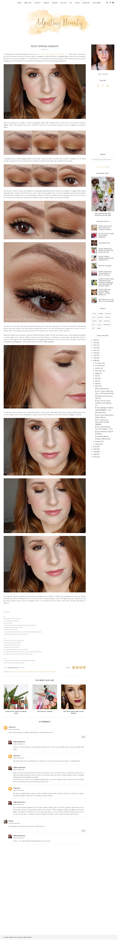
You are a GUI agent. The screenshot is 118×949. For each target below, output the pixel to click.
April (96, 383)
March (97, 386)
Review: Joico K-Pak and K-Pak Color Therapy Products (105, 227)
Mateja (10, 821)
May (96, 381)
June (96, 378)
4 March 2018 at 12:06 (18, 758)
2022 (94, 350)
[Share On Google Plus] (84, 667)
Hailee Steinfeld (20, 672)
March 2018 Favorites (102, 388)
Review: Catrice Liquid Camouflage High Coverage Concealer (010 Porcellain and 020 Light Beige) (106, 282)
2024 (95, 345)
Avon (93, 317)
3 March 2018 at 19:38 (14, 823)
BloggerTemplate (28, 937)
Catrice (94, 321)
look (37, 672)
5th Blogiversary (100, 412)
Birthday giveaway (105, 266)
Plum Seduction (104, 243)
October (98, 368)
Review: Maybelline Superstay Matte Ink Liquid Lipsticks (105, 250)
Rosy (49, 672)
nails (100, 321)
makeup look (106, 324)
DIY (93, 328)
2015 (94, 452)
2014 (94, 454)
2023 (95, 348)
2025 (94, 343)
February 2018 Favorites (103, 439)
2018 (94, 360)
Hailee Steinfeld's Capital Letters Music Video (53, 54)
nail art (99, 328)
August (97, 373)
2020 (95, 355)
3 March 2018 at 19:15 (13, 729)
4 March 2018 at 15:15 (18, 769)
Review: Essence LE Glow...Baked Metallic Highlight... (102, 422)
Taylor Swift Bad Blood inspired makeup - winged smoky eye (104, 292)
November (98, 365)
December (98, 363)
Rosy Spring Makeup (102, 436)
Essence (107, 317)
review (94, 313)
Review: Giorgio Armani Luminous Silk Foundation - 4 (106, 258)
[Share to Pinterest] (80, 667)
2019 (94, 358)
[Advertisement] (104, 120)
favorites (100, 317)
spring (54, 672)
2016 (94, 449)
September (99, 371)
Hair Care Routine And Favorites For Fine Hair (103, 214)
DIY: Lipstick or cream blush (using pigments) (106, 235)
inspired (31, 672)
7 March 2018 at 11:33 (18, 790)
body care (107, 321)
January (97, 444)
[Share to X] (77, 667)
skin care (108, 313)
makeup (43, 672)
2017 (94, 446)
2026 (95, 340)
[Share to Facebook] (73, 667)
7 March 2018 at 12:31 (18, 804)
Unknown (12, 727)
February (98, 441)
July (96, 376)
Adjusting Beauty (19, 742)
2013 (94, 457)
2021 (94, 353)
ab (11, 672)
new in (99, 324)
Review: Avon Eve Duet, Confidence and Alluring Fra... (103, 403)
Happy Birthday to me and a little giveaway (106, 300)
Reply (83, 737)
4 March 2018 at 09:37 (19, 838)
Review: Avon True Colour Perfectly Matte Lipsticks (104, 273)
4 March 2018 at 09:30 (19, 744)
